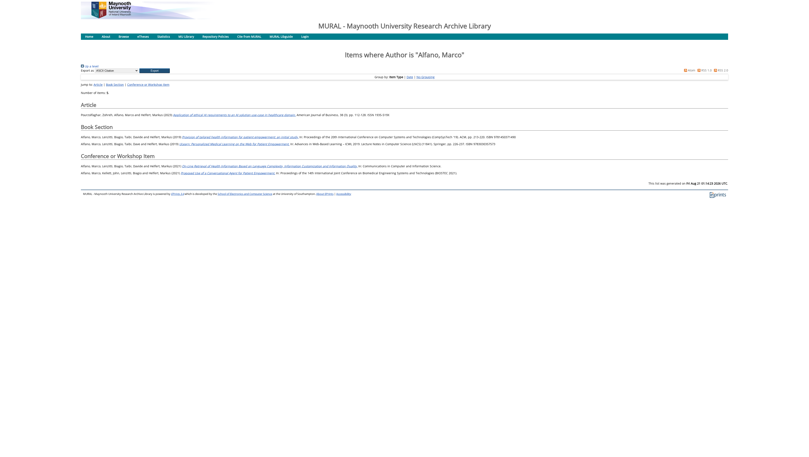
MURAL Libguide (281, 37)
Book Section (115, 85)
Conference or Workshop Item (148, 85)
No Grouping (426, 77)
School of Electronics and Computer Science (245, 194)
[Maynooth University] (111, 17)
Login (305, 37)
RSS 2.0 (722, 70)
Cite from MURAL (249, 37)
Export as (87, 70)
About (106, 37)
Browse (124, 37)
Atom (691, 70)
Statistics (163, 37)
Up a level (91, 66)
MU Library (186, 37)
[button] (154, 70)
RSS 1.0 (706, 70)
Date (410, 77)
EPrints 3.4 (177, 194)
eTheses (143, 37)
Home (89, 37)
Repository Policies (215, 37)
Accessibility (343, 194)
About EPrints (325, 194)
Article (98, 85)
